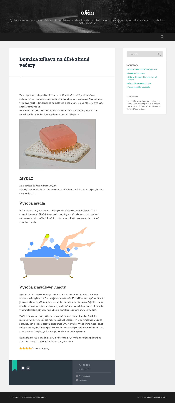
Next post (83, 380)
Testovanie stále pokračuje (139, 87)
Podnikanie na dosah (136, 73)
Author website (28, 368)
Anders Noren (153, 397)
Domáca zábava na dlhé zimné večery (54, 62)
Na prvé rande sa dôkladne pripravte (142, 69)
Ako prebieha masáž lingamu (139, 83)
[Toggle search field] (162, 37)
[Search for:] (145, 54)
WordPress (41, 397)
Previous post (84, 376)
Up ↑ (164, 397)
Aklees (87, 12)
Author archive (23, 368)
